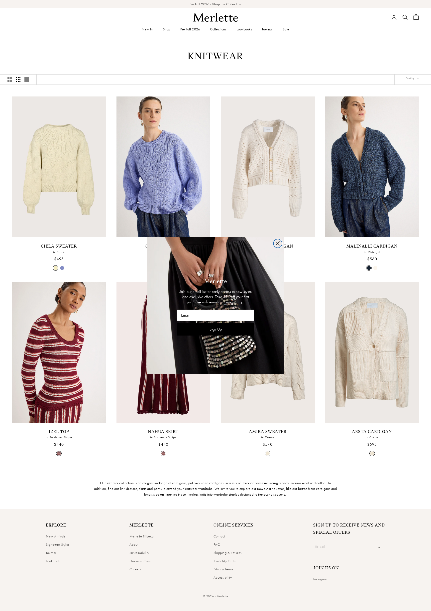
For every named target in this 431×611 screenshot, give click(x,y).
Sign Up (216, 329)
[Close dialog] (277, 243)
